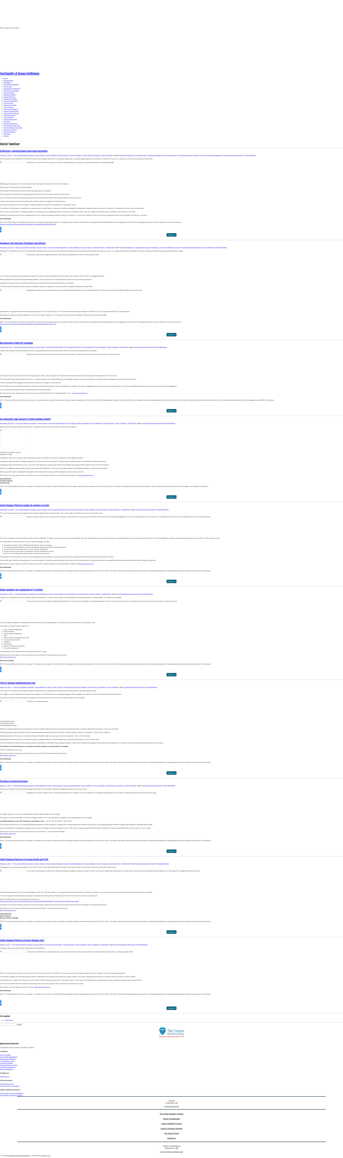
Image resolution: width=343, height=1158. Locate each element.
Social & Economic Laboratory (10, 1086)
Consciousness (8, 103)
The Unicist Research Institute (24, 155)
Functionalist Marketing (8, 1059)
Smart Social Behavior (11, 101)
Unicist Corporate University (172, 1128)
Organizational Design (142, 247)
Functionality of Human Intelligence (19, 73)
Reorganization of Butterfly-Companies (16, 343)
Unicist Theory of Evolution (91, 155)
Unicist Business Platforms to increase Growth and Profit (24, 859)
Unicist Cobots (40, 155)
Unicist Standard (63, 155)
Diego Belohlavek (163, 864)
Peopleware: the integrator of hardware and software (23, 243)
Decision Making (9, 93)
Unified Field (109, 247)
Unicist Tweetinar (107, 155)
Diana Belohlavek (169, 423)
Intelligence (7, 82)
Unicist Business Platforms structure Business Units (22, 940)
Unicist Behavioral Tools (44, 594)
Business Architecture (125, 155)
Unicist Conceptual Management (210, 155)
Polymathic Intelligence (11, 84)
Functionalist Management (8, 1057)
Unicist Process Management (57, 247)
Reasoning (7, 134)
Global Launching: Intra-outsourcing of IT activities (21, 589)
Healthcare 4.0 (5, 1076)
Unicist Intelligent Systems (171, 1124)
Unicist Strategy (75, 155)
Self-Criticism (8, 107)
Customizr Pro (45, 1156)
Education (7, 121)
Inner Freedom (8, 117)
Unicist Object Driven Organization (78, 423)
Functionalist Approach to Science (11, 1095)
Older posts (8, 1020)
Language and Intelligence (12, 89)
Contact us (171, 235)
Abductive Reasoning (10, 123)
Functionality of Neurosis (12, 126)
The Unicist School (171, 1133)
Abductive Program (10, 105)
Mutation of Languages (11, 91)
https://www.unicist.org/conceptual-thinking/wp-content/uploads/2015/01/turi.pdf (28, 224)
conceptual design (140, 155)
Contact (6, 136)
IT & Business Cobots (7, 1061)
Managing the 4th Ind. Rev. (9, 1065)
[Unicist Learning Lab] (171, 1106)
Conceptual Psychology (11, 113)
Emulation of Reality (10, 99)
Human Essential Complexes (13, 128)
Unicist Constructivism (11, 111)
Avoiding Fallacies (9, 132)
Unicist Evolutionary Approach (232, 155)
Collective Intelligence (11, 109)
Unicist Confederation (145, 594)
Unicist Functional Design (55, 347)
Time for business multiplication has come (17, 683)
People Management (6, 1069)
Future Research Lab (6, 1084)
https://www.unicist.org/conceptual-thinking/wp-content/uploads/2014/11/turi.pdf (28, 324)
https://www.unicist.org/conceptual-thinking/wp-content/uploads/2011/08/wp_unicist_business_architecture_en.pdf (39, 901)
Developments (8, 80)
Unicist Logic (8, 86)
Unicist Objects (51, 155)
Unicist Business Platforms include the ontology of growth (24, 505)
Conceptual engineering (155, 155)
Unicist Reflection (9, 97)
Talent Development (10, 119)
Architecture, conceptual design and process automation (24, 151)
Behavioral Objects (10, 95)
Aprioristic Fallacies (10, 130)
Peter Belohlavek (250, 155)
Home (5, 78)
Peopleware (155, 247)
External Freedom (9, 115)
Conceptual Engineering (7, 1067)
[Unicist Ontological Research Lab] (171, 1152)
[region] (171, 35)
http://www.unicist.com (79, 393)
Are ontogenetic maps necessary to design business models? (25, 419)
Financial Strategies (6, 1063)
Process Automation (171, 155)
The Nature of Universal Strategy (14, 781)
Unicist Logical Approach (72, 347)
